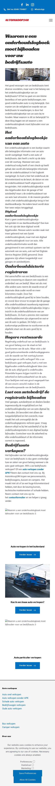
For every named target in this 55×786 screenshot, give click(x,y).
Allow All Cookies (27, 780)
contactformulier (17, 497)
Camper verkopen (10, 727)
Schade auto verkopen (13, 701)
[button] (51, 20)
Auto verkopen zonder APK (15, 698)
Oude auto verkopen (12, 708)
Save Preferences (27, 773)
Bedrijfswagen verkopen (14, 705)
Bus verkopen (8, 723)
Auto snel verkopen (11, 694)
